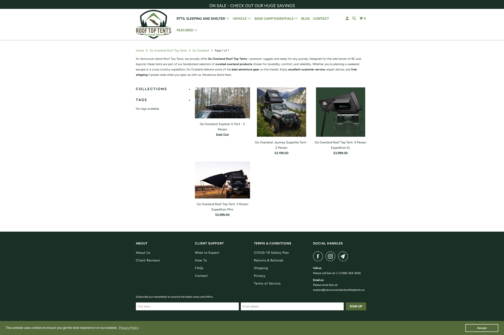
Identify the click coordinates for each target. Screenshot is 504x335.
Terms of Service (267, 283)
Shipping (261, 268)
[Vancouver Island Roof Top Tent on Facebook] (319, 256)
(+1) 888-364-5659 (348, 273)
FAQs (199, 268)
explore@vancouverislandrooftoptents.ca (338, 290)
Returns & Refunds (268, 260)
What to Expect (207, 253)
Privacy (259, 276)
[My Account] (347, 18)
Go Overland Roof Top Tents (168, 50)
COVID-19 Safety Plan (271, 253)
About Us (143, 253)
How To (201, 260)
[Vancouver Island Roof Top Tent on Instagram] (331, 256)
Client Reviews (148, 260)
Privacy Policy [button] (129, 327)
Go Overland (200, 50)
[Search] (354, 18)
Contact (201, 276)
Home (140, 50)
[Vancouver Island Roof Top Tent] (153, 24)
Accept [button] (482, 327)
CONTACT (321, 19)
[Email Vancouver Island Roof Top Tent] (344, 256)
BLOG (305, 19)
